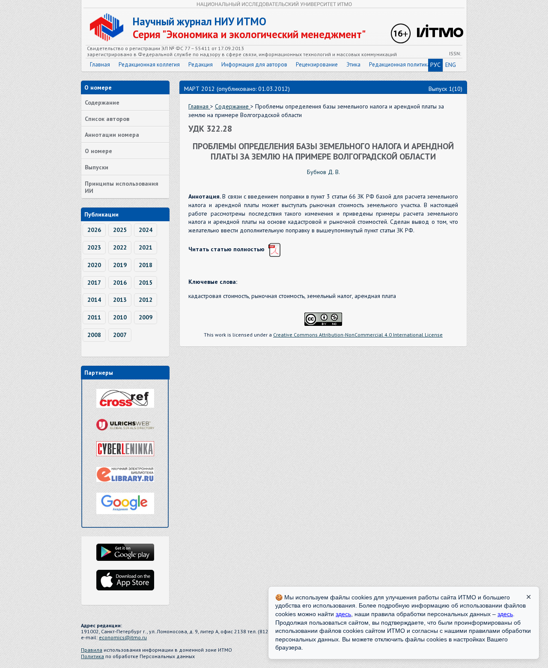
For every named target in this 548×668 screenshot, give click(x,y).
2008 (94, 335)
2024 (145, 230)
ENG (450, 65)
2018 (145, 265)
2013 (120, 300)
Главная (100, 64)
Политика (92, 656)
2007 (120, 335)
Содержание (102, 102)
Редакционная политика (399, 64)
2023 (94, 247)
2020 (94, 265)
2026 (94, 230)
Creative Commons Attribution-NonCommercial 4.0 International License (358, 334)
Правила (91, 650)
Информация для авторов (254, 64)
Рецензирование (317, 64)
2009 (145, 317)
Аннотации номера (112, 134)
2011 (94, 317)
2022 (120, 247)
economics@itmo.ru (123, 637)
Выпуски (96, 167)
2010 (120, 317)
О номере (98, 151)
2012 (145, 300)
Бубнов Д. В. (323, 172)
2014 (94, 300)
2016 (120, 282)
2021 (145, 247)
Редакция (200, 64)
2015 (145, 282)
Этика (353, 64)
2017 (94, 282)
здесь (343, 614)
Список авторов (107, 119)
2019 (120, 265)
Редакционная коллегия (149, 64)
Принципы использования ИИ (121, 187)
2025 (120, 230)
